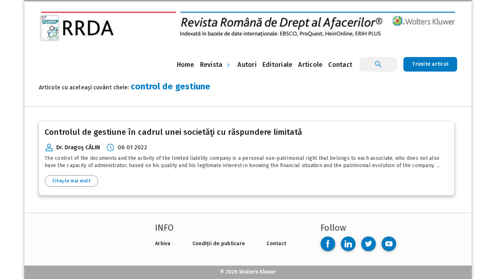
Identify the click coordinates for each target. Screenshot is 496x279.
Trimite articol (430, 64)
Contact (276, 243)
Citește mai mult (71, 180)
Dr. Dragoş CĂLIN (78, 147)
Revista (211, 65)
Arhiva (163, 243)
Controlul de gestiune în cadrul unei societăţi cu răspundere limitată (173, 132)
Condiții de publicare (218, 243)
